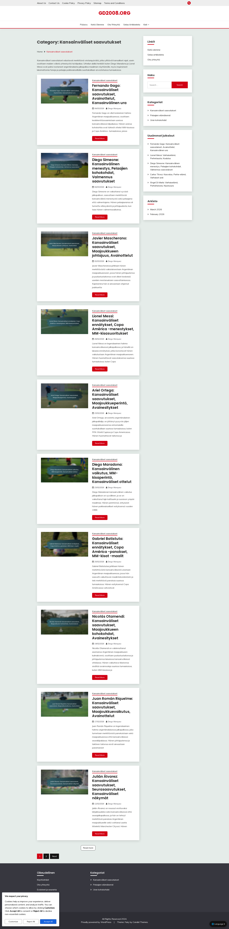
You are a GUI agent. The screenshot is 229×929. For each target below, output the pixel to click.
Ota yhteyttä (113, 24)
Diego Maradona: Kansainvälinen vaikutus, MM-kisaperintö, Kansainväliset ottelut (111, 473)
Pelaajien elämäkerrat (160, 115)
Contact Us (54, 3)
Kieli (145, 24)
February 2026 (157, 214)
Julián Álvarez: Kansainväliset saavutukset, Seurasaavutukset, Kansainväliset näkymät (109, 787)
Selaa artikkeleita (131, 24)
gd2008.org (114, 13)
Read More (100, 138)
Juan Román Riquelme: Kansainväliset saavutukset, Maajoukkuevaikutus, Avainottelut (112, 707)
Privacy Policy (84, 3)
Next (54, 856)
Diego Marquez (114, 108)
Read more (88, 847)
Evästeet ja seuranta (47, 889)
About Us (41, 3)
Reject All (31, 921)
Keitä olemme (97, 24)
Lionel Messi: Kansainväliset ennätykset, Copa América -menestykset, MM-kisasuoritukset (113, 325)
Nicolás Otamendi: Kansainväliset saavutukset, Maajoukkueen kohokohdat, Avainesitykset (108, 627)
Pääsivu (83, 24)
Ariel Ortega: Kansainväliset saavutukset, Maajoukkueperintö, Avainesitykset (110, 399)
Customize (13, 921)
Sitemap (97, 3)
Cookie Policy (68, 3)
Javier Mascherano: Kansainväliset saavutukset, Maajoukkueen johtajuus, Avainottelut (112, 247)
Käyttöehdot (43, 879)
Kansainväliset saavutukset (104, 80)
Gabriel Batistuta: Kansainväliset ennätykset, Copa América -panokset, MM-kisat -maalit (110, 547)
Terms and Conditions (114, 3)
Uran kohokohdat (158, 120)
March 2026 (156, 209)
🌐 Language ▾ (218, 924)
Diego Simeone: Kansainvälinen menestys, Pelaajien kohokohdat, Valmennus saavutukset (109, 170)
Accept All (48, 921)
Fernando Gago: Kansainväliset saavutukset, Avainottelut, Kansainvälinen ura (109, 94)
